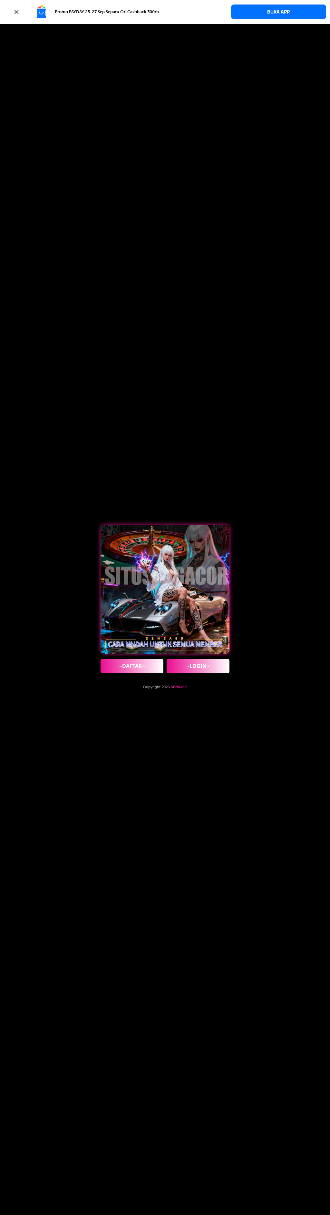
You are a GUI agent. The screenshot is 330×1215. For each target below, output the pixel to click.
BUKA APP (278, 11)
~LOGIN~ (198, 665)
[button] (165, 12)
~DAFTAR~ (132, 665)
